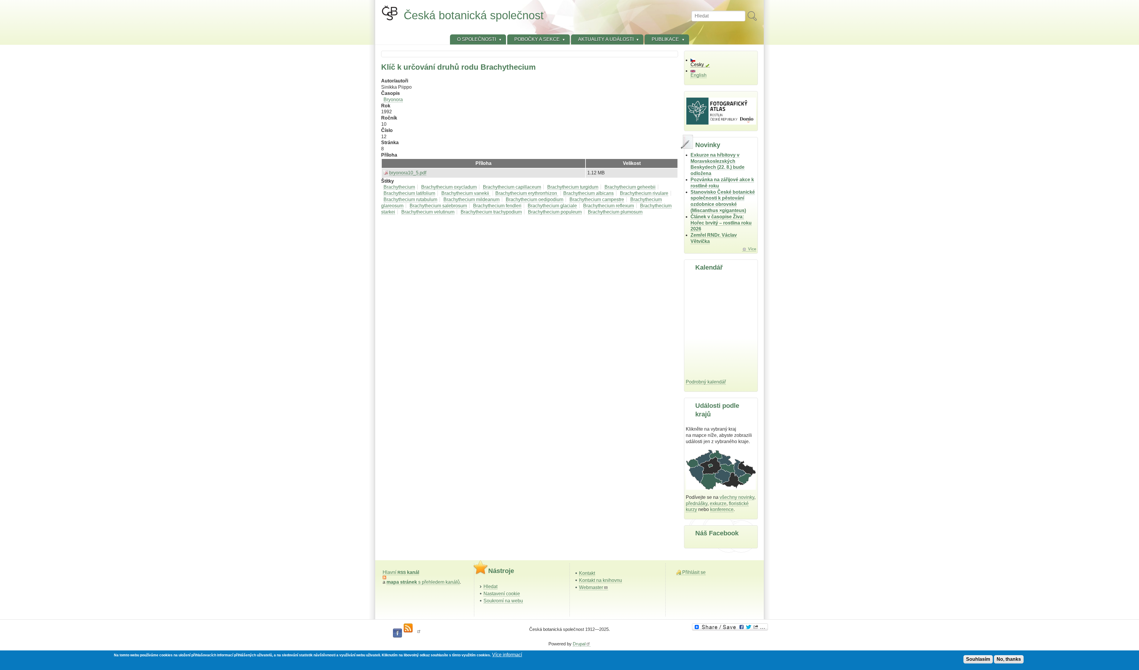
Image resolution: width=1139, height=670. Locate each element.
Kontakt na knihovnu (600, 580)
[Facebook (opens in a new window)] (397, 633)
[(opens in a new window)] (731, 627)
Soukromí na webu (503, 600)
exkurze (718, 503)
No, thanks (1009, 659)
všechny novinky (737, 497)
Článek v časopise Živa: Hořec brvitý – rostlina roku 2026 (721, 223)
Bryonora (393, 99)
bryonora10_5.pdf (407, 172)
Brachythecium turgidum (572, 187)
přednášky (696, 503)
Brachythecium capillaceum (512, 187)
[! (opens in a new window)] (419, 633)
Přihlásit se (694, 572)
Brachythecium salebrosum (438, 205)
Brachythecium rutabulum (410, 199)
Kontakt (587, 573)
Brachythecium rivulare (644, 193)
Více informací (507, 654)
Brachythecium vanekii (465, 193)
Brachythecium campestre (597, 199)
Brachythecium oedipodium (534, 199)
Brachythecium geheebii (630, 187)
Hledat (490, 586)
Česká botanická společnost (474, 15)
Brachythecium (399, 187)
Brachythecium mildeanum (471, 199)
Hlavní (401, 572)
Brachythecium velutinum (427, 211)
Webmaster (591, 587)
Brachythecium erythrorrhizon (526, 193)
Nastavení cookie (501, 593)
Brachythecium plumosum (615, 211)
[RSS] (408, 628)
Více (752, 249)
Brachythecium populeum (555, 211)
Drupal (579, 643)
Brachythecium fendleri (497, 205)
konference (722, 509)
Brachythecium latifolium (409, 193)
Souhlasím (978, 659)
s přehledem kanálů (423, 582)
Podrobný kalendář (706, 381)
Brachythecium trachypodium (491, 211)
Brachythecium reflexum (608, 205)
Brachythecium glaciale (552, 205)
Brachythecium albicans (588, 193)
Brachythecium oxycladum (449, 187)
